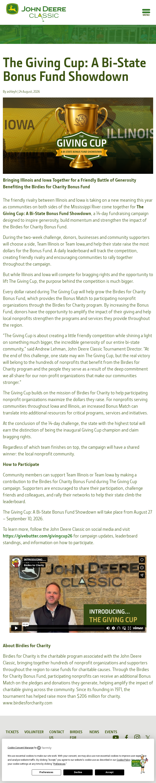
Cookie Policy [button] (123, 760)
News (94, 732)
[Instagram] (137, 737)
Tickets (12, 732)
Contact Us (56, 735)
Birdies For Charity (77, 738)
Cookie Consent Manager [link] (21, 747)
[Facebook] (126, 737)
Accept (110, 772)
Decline (78, 772)
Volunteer (34, 732)
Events (111, 732)
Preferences (46, 772)
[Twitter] (147, 737)
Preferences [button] (59, 764)
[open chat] (140, 764)
